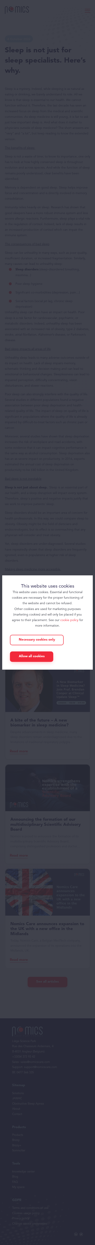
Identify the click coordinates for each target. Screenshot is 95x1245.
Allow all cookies (32, 656)
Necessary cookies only (37, 639)
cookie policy (69, 620)
